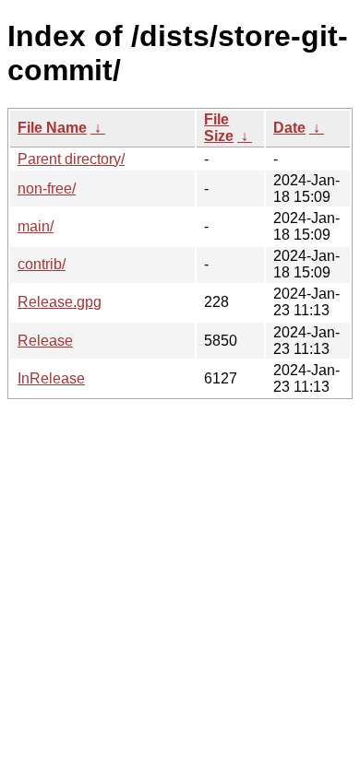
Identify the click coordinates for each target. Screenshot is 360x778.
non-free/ (47, 188)
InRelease (51, 378)
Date (289, 128)
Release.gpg (60, 302)
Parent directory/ (71, 159)
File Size (219, 128)
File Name (52, 128)
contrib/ (42, 264)
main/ (36, 226)
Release (45, 340)
